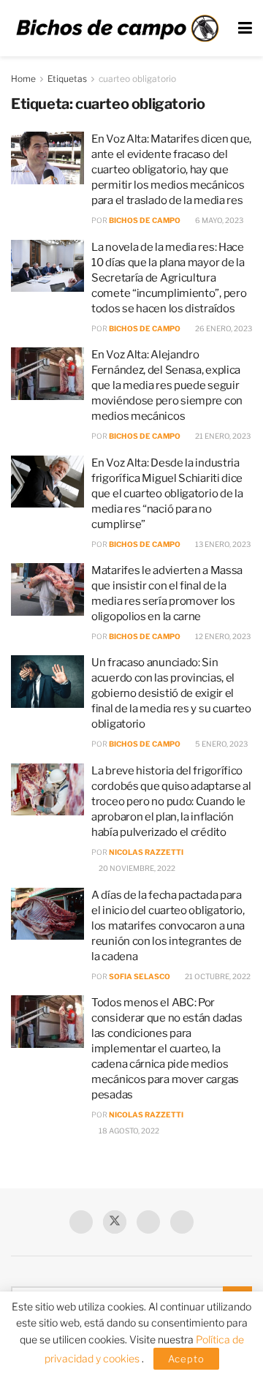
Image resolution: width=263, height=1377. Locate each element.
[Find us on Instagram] (182, 1222)
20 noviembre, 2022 (136, 868)
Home (23, 78)
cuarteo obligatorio (137, 78)
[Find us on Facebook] (81, 1222)
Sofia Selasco (139, 976)
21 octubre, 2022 (217, 976)
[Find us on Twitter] (114, 1222)
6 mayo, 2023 (218, 220)
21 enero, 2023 (222, 435)
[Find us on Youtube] (148, 1222)
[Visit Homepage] (117, 28)
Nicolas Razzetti (146, 852)
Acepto (186, 1359)
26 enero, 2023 (223, 328)
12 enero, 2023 (222, 636)
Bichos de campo (144, 220)
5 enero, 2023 (221, 743)
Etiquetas (67, 78)
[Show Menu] (245, 28)
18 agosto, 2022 (128, 1130)
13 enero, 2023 (222, 544)
